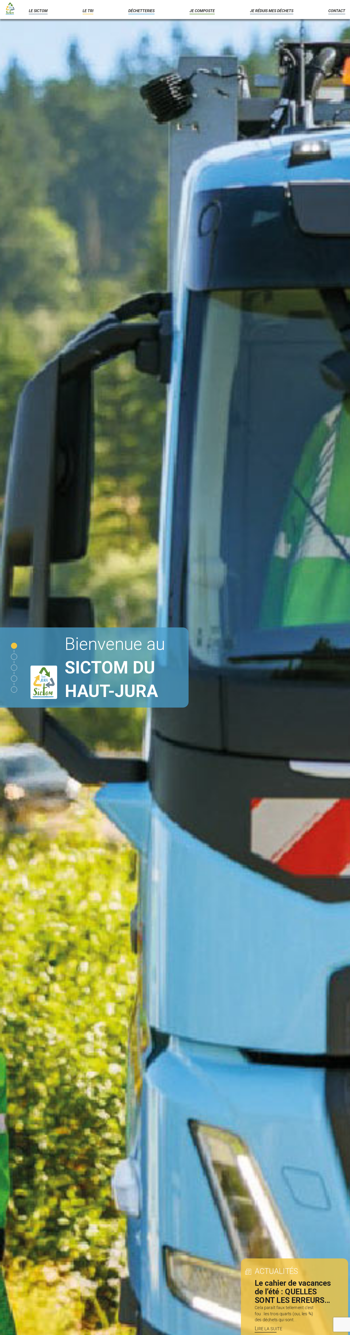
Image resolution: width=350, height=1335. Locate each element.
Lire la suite (268, 1329)
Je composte (202, 11)
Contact (336, 11)
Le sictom (38, 11)
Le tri (88, 11)
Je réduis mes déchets (271, 11)
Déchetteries (141, 11)
